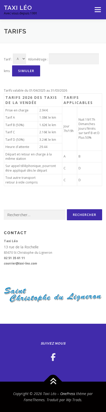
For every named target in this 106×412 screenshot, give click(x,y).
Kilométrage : (38, 59)
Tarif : (8, 59)
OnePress (67, 393)
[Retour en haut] (53, 382)
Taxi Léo (18, 7)
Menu (97, 9)
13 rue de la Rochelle (21, 246)
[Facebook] (53, 357)
